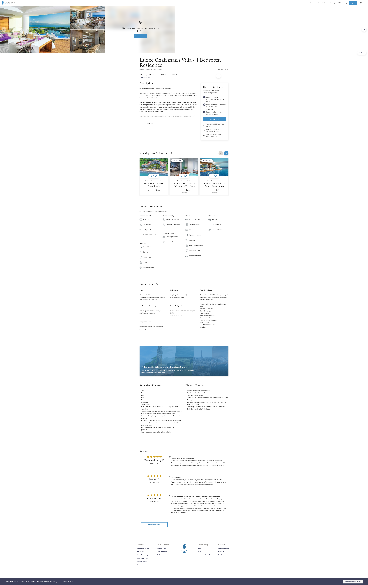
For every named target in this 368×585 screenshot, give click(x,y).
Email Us (221, 551)
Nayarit (148, 69)
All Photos (362, 53)
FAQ (199, 551)
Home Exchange (142, 555)
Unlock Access (140, 36)
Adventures (161, 548)
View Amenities (145, 77)
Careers (139, 565)
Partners (160, 555)
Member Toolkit (204, 555)
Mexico (142, 69)
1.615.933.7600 (223, 548)
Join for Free (215, 119)
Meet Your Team (142, 558)
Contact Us (222, 555)
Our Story (140, 551)
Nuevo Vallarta (157, 69)
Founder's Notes (142, 548)
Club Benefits (162, 551)
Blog (199, 548)
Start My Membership (353, 581)
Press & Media (141, 561)
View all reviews (154, 525)
